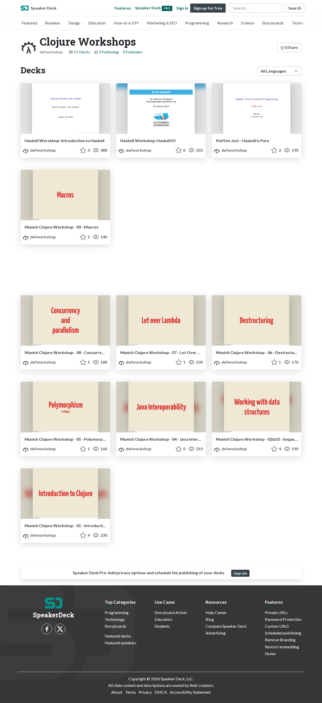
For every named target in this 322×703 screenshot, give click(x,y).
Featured (29, 22)
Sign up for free (207, 8)
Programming (197, 22)
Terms (130, 692)
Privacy (145, 692)
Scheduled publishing (283, 632)
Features (122, 8)
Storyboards (273, 22)
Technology (302, 22)
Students (162, 626)
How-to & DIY (126, 22)
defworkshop (42, 150)
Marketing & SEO (162, 22)
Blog (210, 619)
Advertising (216, 632)
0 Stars (291, 47)
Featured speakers (120, 642)
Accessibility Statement (190, 692)
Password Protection (283, 619)
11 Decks (82, 51)
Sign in (182, 8)
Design (74, 22)
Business (52, 22)
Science (247, 22)
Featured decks (118, 635)
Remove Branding (280, 639)
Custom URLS (277, 626)
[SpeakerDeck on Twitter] (60, 629)
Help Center (216, 612)
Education (97, 22)
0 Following (109, 51)
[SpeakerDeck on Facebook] (47, 629)
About (116, 692)
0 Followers (133, 51)
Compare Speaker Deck (226, 626)
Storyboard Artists (171, 612)
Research (225, 22)
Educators (163, 619)
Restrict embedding (282, 646)
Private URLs (276, 612)
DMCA (160, 692)
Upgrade (240, 573)
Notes (270, 653)
